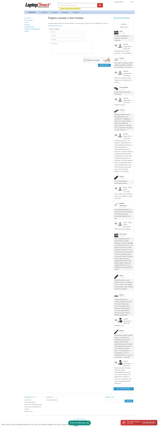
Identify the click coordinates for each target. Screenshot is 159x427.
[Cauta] (100, 5)
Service (44, 12)
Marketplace (28, 411)
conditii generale (58, 25)
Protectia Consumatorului (32, 407)
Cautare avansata (51, 400)
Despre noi (27, 400)
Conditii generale (29, 402)
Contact (76, 12)
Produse (31, 12)
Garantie (65, 12)
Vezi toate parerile (123, 389)
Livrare (54, 12)
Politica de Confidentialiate (33, 404)
